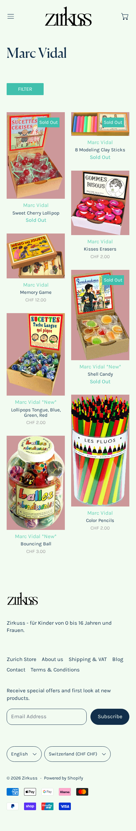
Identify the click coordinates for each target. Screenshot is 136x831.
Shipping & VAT (88, 659)
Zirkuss (30, 778)
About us (52, 659)
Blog (117, 659)
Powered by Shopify (63, 778)
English (19, 754)
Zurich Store (21, 659)
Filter (25, 89)
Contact (16, 669)
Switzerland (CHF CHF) (73, 754)
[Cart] (125, 16)
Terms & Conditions (55, 669)
